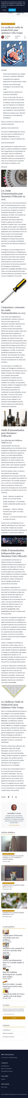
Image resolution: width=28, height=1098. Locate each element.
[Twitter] (8, 797)
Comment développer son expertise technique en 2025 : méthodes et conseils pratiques (13, 857)
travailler (13, 682)
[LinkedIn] (16, 797)
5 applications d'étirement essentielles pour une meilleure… (12, 937)
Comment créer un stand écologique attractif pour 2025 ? (13, 913)
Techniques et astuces (8, 23)
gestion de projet (16, 269)
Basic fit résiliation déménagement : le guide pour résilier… (12, 974)
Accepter (12, 10)
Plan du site (4, 1087)
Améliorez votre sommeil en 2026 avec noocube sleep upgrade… (13, 950)
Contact (3, 1079)
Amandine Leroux (7, 37)
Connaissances (5, 1066)
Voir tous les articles (14, 825)
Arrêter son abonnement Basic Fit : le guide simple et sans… (13, 962)
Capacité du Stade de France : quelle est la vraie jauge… (13, 995)
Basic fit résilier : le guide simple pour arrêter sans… (13, 985)
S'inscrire (14, 1018)
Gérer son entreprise (6, 1068)
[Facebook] (12, 797)
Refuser (4, 10)
